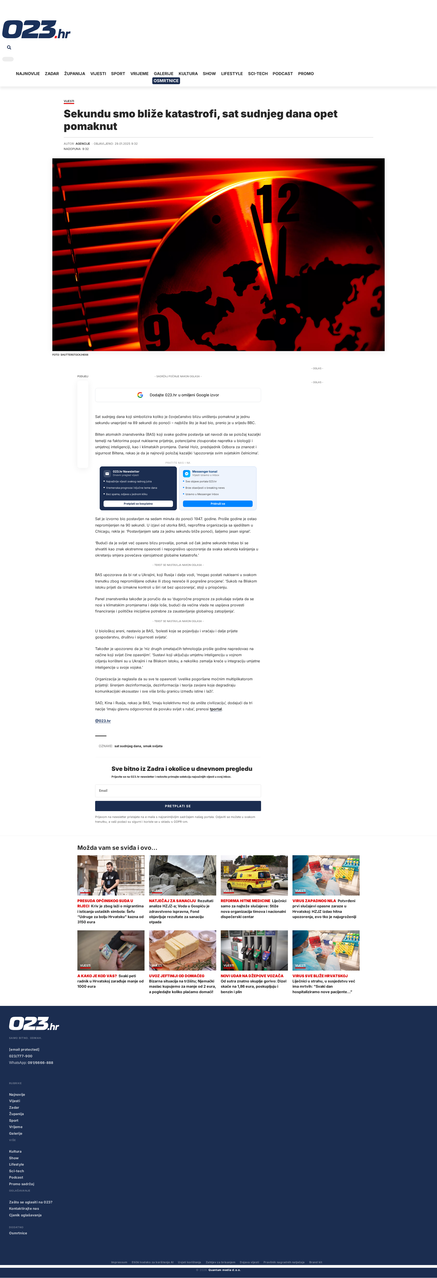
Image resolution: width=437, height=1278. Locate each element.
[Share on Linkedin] (82, 418)
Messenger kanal (204, 471)
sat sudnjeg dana (127, 746)
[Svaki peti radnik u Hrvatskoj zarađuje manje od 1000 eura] (111, 950)
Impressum (119, 1262)
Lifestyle (16, 1164)
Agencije (83, 143)
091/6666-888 (40, 1062)
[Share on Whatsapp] (82, 407)
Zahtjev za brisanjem (221, 1262)
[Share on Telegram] (82, 429)
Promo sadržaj (21, 1184)
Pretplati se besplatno (138, 503)
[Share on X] (82, 397)
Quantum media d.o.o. (224, 1270)
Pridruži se (218, 503)
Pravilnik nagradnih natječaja (284, 1262)
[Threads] (48, 11)
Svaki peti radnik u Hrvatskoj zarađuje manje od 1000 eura (110, 981)
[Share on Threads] (82, 440)
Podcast (16, 1177)
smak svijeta (153, 746)
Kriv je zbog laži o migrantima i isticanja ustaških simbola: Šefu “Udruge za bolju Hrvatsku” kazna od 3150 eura (110, 914)
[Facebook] (5, 11)
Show (14, 1158)
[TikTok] (26, 11)
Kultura (15, 1151)
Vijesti (69, 101)
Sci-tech (16, 1171)
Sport (14, 1120)
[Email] (82, 462)
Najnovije (17, 1094)
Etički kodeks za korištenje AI (152, 1262)
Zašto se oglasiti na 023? (31, 1202)
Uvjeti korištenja (189, 1262)
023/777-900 (20, 1056)
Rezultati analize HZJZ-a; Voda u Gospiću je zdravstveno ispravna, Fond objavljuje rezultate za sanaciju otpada (181, 911)
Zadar (14, 1107)
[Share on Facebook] (82, 386)
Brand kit (315, 1262)
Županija (16, 1114)
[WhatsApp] (41, 11)
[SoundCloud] (33, 11)
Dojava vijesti (249, 1262)
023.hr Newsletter (126, 471)
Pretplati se (178, 806)
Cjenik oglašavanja (25, 1215)
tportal (216, 709)
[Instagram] (19, 11)
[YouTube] (12, 11)
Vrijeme (16, 1127)
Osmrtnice (18, 1233)
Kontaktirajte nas (24, 1208)
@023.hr (103, 721)
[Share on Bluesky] (82, 451)
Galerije (15, 1133)
